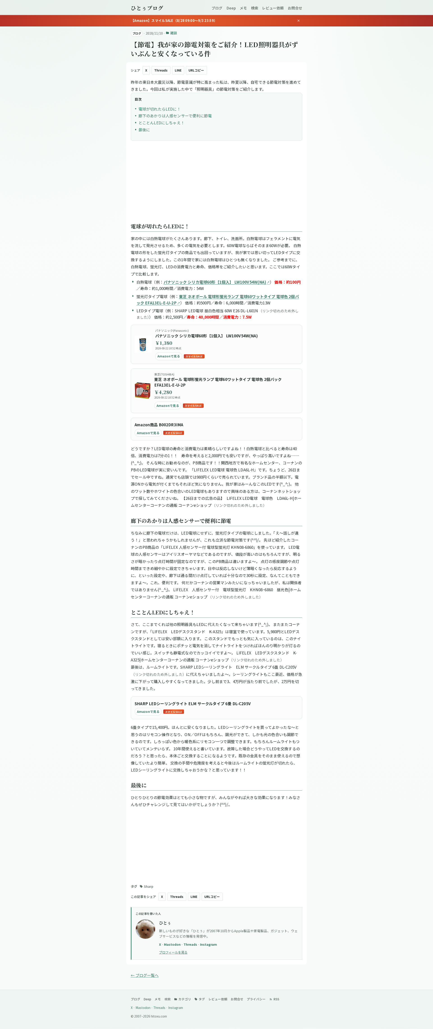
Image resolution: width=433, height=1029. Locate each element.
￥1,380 (163, 343)
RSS (276, 999)
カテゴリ (184, 999)
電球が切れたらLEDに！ (159, 109)
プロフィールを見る (173, 952)
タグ (201, 999)
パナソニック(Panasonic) (172, 330)
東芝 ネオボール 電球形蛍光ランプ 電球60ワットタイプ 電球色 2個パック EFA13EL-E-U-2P (218, 382)
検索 (254, 8)
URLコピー (196, 70)
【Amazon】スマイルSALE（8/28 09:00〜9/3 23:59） (174, 20)
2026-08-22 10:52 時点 (168, 348)
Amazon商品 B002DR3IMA (159, 424)
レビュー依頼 (273, 8)
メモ (243, 8)
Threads (161, 70)
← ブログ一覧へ (145, 975)
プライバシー (256, 999)
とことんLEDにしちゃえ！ (161, 122)
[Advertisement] (216, 184)
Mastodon (172, 944)
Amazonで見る (168, 356)
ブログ (217, 8)
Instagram (208, 944)
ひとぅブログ (147, 8)
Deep (231, 8)
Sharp (148, 886)
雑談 (173, 32)
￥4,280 (163, 392)
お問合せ (295, 8)
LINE (178, 70)
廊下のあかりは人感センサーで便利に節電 (175, 115)
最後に (144, 129)
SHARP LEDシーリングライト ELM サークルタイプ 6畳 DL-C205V (193, 703)
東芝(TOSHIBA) (164, 374)
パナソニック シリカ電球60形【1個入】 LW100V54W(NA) (215, 282)
